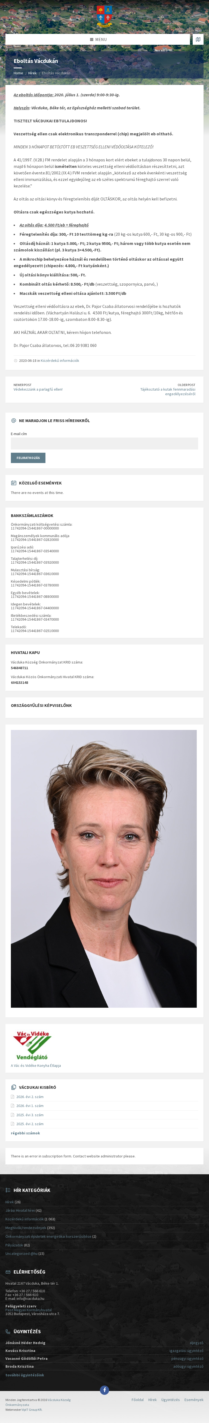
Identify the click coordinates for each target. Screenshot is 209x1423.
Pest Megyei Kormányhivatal (28, 1309)
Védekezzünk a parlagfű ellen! (38, 389)
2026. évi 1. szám (30, 1105)
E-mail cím (19, 433)
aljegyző (197, 1342)
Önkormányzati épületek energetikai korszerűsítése (48, 1236)
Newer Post (23, 385)
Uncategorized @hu (21, 1253)
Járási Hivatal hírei (20, 1210)
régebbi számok (25, 1133)
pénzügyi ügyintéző (187, 1358)
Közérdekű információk (60, 360)
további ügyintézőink (24, 1375)
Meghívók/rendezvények (25, 1227)
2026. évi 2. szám (30, 1096)
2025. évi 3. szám (30, 1114)
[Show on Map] (198, 39)
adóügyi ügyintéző (188, 1366)
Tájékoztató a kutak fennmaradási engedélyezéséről (167, 391)
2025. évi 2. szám (30, 1123)
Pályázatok (14, 1245)
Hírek (32, 73)
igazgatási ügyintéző (187, 1350)
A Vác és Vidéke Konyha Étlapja (36, 1065)
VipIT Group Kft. (31, 1410)
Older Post (186, 385)
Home (18, 73)
